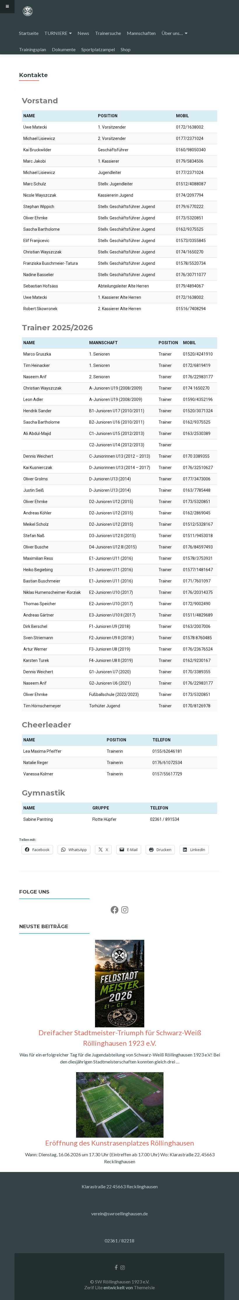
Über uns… (172, 33)
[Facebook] (114, 909)
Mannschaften (141, 33)
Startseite (28, 33)
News (83, 33)
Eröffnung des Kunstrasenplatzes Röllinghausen (119, 1143)
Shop (126, 49)
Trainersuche (108, 33)
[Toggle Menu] (7, 6)
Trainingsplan (32, 49)
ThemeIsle (144, 1287)
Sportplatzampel (98, 49)
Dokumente (63, 49)
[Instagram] (124, 909)
